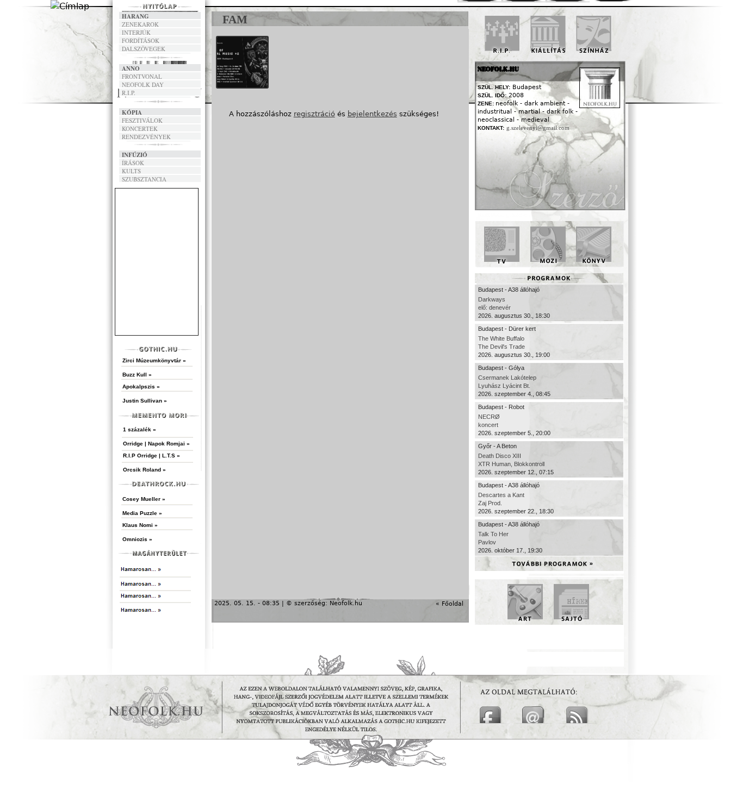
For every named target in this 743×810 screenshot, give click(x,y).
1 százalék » (139, 429)
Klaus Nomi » (140, 525)
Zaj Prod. (490, 503)
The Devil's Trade (501, 346)
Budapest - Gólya (501, 368)
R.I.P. (128, 93)
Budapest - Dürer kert (507, 328)
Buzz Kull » (137, 375)
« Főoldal (428, 603)
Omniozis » (137, 539)
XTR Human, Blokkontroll (511, 464)
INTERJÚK (136, 32)
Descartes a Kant (501, 495)
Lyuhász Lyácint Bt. (504, 385)
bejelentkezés (372, 114)
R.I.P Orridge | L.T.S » (151, 456)
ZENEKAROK (140, 24)
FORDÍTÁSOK (140, 40)
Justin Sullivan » (144, 401)
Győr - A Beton (497, 446)
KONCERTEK (140, 128)
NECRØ (489, 416)
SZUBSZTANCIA (144, 179)
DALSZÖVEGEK (143, 49)
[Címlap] (70, 6)
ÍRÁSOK (133, 163)
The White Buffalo (501, 338)
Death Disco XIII (499, 456)
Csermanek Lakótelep (507, 377)
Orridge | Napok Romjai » (156, 444)
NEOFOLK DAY (143, 84)
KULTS (131, 171)
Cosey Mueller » (143, 499)
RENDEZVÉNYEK (146, 137)
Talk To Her (493, 534)
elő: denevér (494, 307)
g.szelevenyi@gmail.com (537, 127)
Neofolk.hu (346, 603)
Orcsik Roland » (144, 470)
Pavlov (487, 542)
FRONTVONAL (142, 76)
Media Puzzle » (142, 513)
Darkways (491, 299)
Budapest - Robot (501, 407)
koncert (488, 425)
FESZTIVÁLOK (142, 120)
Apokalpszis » (141, 387)
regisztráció (314, 114)
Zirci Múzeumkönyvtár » (154, 360)
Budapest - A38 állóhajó (509, 289)
